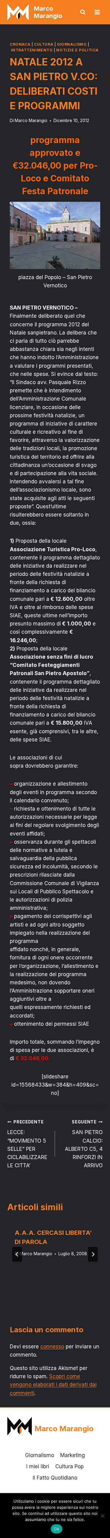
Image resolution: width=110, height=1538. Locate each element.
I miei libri (37, 1466)
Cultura (43, 44)
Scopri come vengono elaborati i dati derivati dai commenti (53, 1384)
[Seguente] (93, 1254)
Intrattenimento (32, 50)
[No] (102, 1516)
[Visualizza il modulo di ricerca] (82, 12)
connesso (52, 1347)
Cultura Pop (69, 1466)
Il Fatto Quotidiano (55, 1478)
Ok (56, 1528)
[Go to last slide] (17, 1254)
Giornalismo (72, 44)
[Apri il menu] (97, 12)
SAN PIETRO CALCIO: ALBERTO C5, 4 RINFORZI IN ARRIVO (84, 1143)
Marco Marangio (31, 120)
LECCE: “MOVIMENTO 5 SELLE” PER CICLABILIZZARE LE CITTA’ (27, 1143)
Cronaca (20, 44)
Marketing (72, 1455)
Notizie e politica (77, 50)
